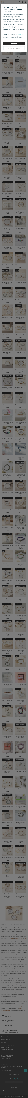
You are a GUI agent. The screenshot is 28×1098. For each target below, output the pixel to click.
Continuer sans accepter (14, 48)
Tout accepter (14, 43)
